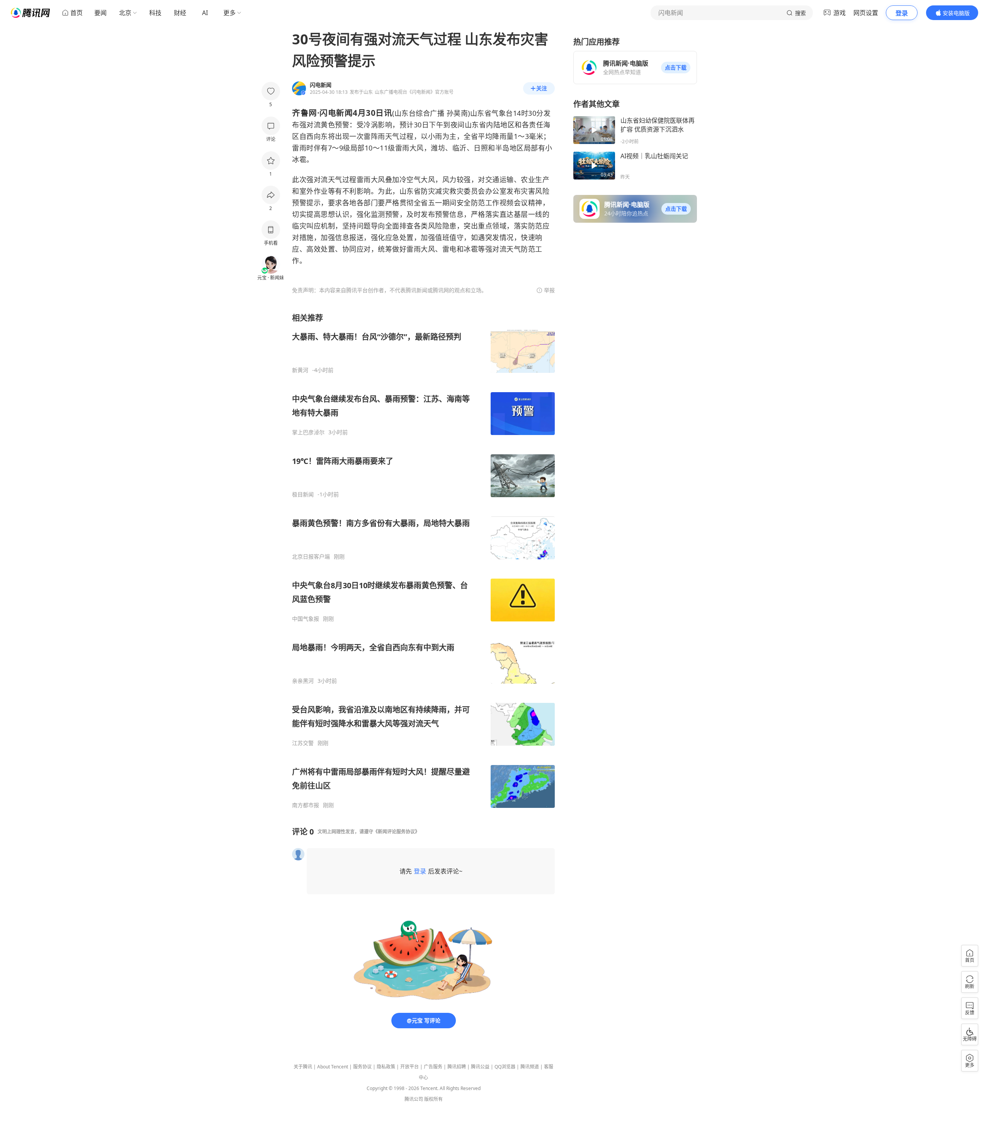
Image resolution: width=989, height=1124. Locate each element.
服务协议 (362, 1066)
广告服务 (433, 1066)
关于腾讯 (303, 1066)
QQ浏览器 (504, 1066)
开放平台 (409, 1066)
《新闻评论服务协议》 (396, 831)
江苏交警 (303, 743)
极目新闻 (303, 494)
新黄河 (300, 370)
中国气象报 (305, 618)
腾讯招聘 (456, 1066)
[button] (675, 67)
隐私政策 (386, 1066)
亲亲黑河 (303, 681)
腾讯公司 (413, 1099)
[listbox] (423, 560)
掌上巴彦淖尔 (308, 432)
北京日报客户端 (311, 556)
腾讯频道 (529, 1066)
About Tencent (332, 1066)
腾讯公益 (480, 1066)
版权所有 (433, 1099)
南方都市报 (305, 805)
